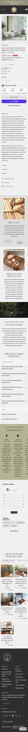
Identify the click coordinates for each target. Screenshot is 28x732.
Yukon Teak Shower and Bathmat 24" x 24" (7, 609)
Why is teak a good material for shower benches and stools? (12, 367)
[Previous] (2, 42)
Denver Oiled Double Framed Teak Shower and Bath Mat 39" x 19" (20, 581)
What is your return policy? (9, 414)
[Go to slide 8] (18, 42)
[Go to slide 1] (9, 42)
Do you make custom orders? (9, 419)
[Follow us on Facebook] (3, 715)
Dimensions (4, 169)
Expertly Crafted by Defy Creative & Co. (18, 726)
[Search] (5, 9)
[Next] (25, 42)
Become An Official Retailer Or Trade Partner (7, 674)
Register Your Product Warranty (6, 680)
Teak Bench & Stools (22, 560)
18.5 (4, 71)
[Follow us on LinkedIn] (19, 715)
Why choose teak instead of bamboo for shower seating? (12, 395)
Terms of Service (19, 685)
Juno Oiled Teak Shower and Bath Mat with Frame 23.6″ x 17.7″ (7, 638)
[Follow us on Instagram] (6, 715)
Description (5, 113)
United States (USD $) (8, 721)
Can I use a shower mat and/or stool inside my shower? (13, 402)
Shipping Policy (19, 688)
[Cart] (25, 9)
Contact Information (18, 670)
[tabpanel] (14, 534)
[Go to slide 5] (14, 42)
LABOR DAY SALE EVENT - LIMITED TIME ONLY (14, 2)
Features (4, 165)
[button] (14, 495)
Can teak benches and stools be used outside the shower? (12, 388)
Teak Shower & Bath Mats (8, 560)
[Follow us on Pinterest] (9, 715)
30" (9, 71)
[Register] (23, 703)
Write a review (14, 512)
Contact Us (5, 669)
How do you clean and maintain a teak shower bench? (12, 381)
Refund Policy (19, 677)
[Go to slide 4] (13, 42)
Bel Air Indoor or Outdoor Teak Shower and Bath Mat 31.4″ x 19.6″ (7, 582)
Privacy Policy (19, 674)
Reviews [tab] (6, 518)
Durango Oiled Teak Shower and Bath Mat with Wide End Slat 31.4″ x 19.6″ (21, 611)
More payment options (14, 105)
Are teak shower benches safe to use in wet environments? (13, 374)
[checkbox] (14, 525)
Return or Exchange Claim (20, 681)
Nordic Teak (5, 45)
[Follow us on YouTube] (13, 715)
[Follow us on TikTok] (16, 715)
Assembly (4, 173)
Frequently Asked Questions (6, 685)
